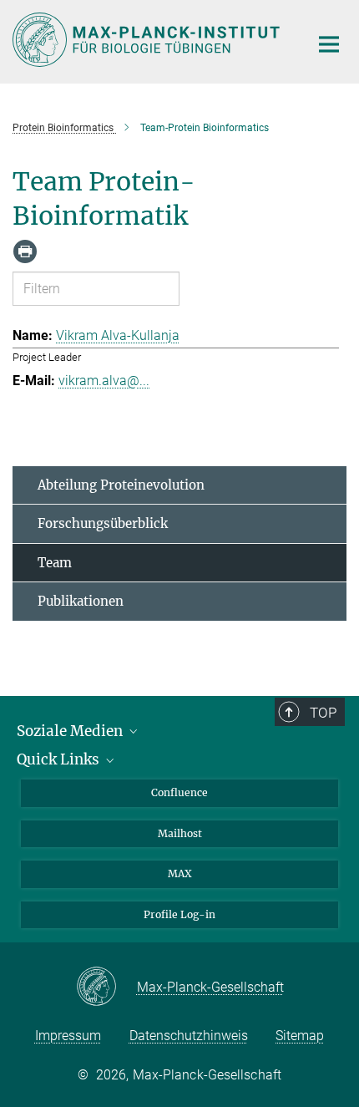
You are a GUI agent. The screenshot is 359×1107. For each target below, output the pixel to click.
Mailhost (180, 833)
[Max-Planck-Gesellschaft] (106, 987)
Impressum (68, 1036)
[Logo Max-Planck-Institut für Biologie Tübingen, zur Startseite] (148, 40)
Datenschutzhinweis (188, 1036)
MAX (180, 873)
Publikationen (81, 601)
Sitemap (300, 1036)
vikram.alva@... (103, 380)
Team (55, 563)
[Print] (25, 251)
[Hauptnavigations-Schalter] (329, 44)
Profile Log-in (179, 914)
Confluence (179, 792)
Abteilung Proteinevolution (121, 485)
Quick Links (60, 759)
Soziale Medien (71, 731)
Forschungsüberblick (103, 523)
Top (323, 712)
